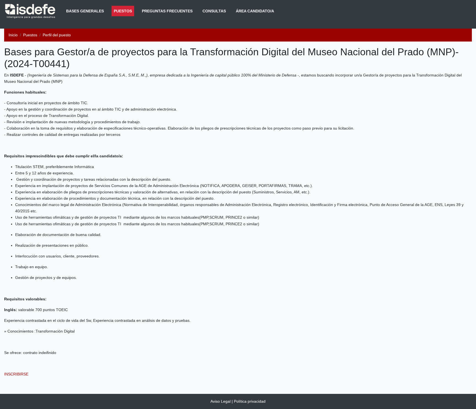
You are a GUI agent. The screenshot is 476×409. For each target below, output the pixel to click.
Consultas (214, 11)
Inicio (13, 35)
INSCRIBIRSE (16, 374)
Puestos (124, 11)
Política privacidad (250, 401)
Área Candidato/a (255, 11)
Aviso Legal (220, 401)
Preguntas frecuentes (167, 11)
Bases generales (85, 11)
